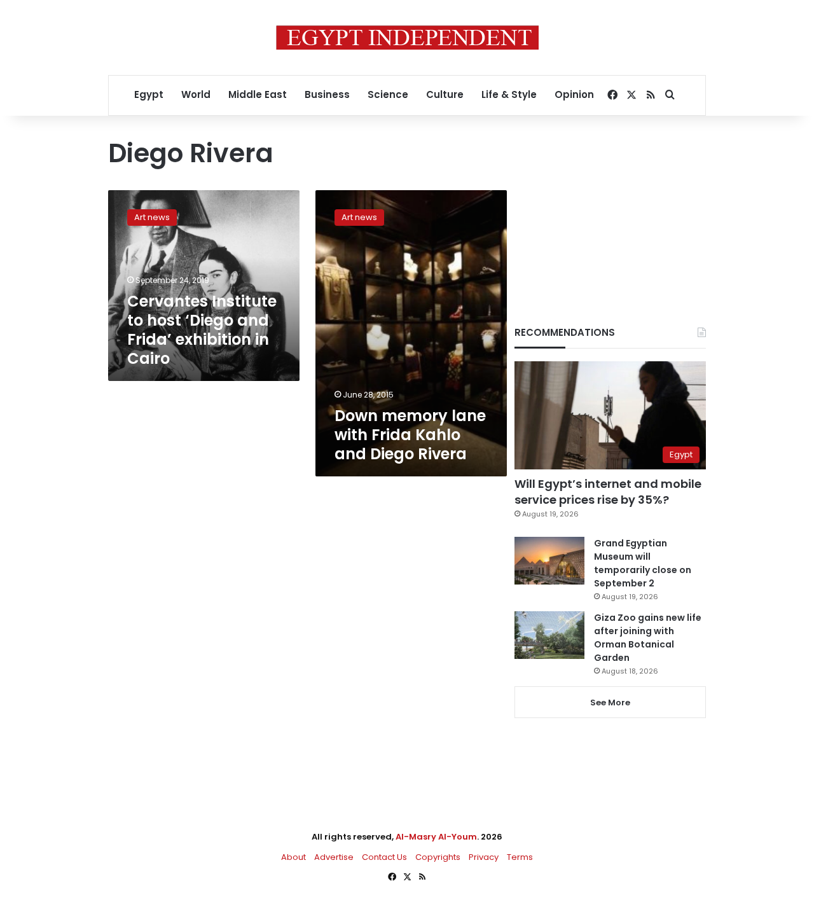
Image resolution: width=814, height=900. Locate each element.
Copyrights (437, 857)
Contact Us (384, 857)
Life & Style (509, 94)
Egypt (148, 94)
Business (327, 94)
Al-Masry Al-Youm (436, 837)
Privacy (484, 857)
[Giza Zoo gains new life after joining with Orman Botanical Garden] (549, 635)
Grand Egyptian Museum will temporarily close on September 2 (642, 563)
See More (610, 702)
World (195, 94)
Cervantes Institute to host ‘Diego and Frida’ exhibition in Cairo (202, 330)
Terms (520, 857)
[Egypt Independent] (407, 37)
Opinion (574, 94)
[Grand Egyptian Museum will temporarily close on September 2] (549, 561)
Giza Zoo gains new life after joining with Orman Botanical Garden (647, 637)
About (293, 857)
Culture (445, 94)
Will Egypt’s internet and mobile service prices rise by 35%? (607, 492)
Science (388, 94)
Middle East (257, 94)
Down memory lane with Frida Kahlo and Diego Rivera (410, 434)
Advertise (334, 857)
